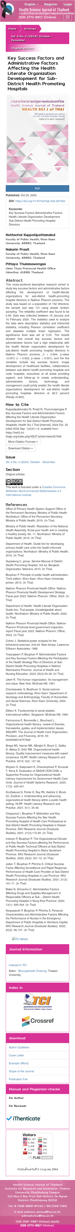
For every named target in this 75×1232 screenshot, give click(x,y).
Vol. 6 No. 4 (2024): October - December (32, 38)
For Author (16, 1098)
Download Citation (19, 448)
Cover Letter (16, 1055)
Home (12, 29)
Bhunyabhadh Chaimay (32, 971)
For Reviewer (18, 1106)
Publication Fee (18, 1079)
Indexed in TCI (18, 965)
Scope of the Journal (21, 1071)
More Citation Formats (22, 441)
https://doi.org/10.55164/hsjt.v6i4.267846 (40, 201)
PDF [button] (37, 188)
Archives (30, 29)
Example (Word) (19, 1063)
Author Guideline (19, 1047)
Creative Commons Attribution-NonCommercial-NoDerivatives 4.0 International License (35, 491)
